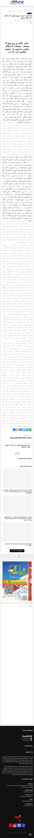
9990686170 (30, 796)
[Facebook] (23, 825)
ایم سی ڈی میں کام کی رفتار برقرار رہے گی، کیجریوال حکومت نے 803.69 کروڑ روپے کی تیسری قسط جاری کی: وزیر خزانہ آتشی (18, 518)
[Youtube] (10, 825)
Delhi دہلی (29, 13)
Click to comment (17, 550)
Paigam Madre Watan (26, 20)
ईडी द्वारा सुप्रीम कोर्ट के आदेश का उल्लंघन (21, 438)
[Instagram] (15, 825)
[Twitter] (19, 825)
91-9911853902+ (23, 796)
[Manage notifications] (30, 834)
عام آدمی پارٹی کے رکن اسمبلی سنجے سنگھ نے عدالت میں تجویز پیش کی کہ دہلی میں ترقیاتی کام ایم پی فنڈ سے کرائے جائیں (17, 491)
